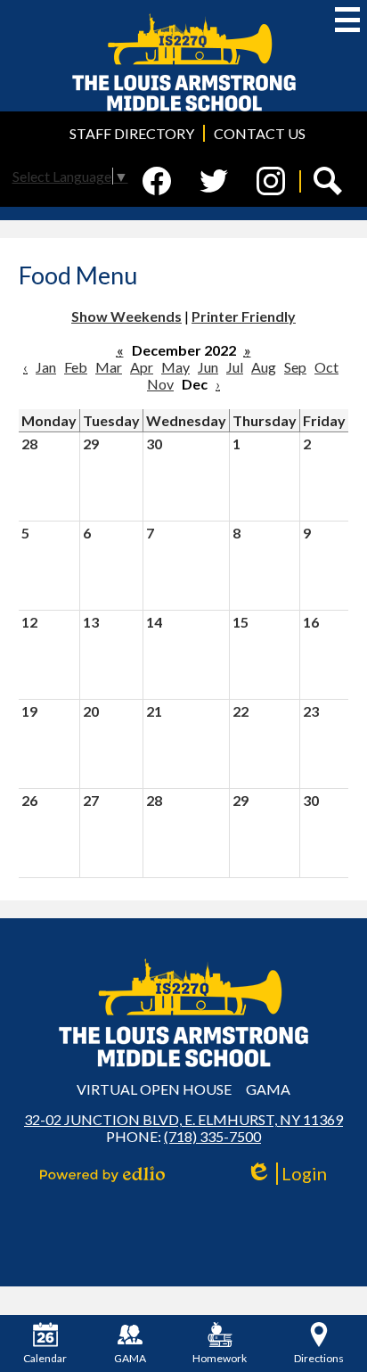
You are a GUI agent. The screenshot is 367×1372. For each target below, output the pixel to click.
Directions (319, 1358)
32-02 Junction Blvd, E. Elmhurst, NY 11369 (183, 1119)
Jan (46, 366)
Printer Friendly (244, 316)
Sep (295, 366)
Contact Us (260, 133)
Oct (326, 366)
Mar (108, 366)
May (175, 366)
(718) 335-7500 (212, 1136)
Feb (75, 366)
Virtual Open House (154, 1088)
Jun (208, 366)
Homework (219, 1358)
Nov (160, 383)
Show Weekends (126, 316)
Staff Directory (131, 133)
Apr (141, 366)
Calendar (45, 1358)
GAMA (268, 1088)
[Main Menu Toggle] (347, 19)
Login (292, 1174)
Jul (234, 366)
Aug (263, 366)
